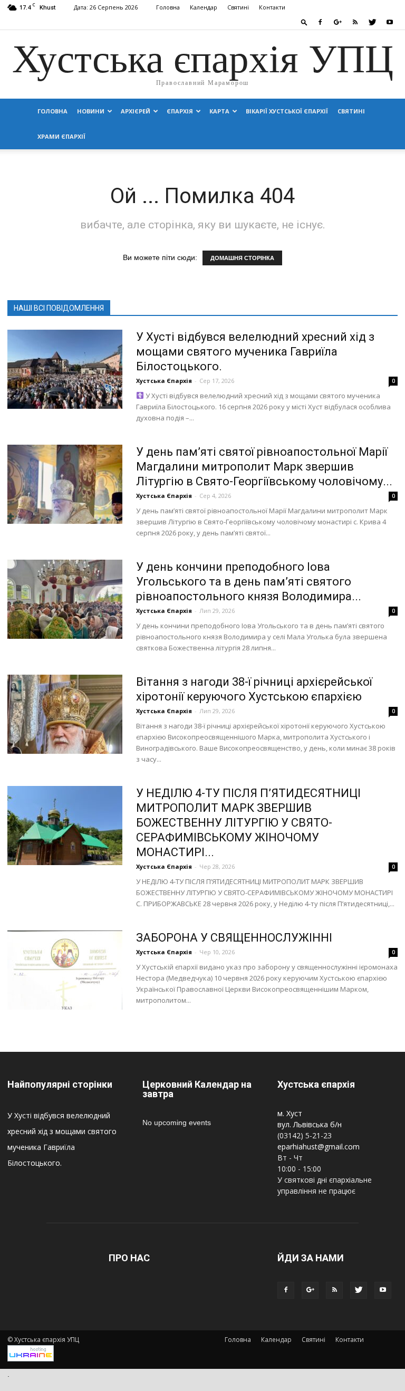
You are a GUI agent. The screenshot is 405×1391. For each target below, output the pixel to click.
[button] (304, 22)
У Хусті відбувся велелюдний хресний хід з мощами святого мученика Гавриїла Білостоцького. (255, 351)
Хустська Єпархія (164, 381)
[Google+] (337, 22)
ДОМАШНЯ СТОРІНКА (242, 258)
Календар (203, 7)
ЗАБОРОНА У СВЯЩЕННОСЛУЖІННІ (234, 937)
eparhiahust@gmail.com (318, 1146)
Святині (238, 7)
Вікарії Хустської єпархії (287, 111)
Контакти (272, 7)
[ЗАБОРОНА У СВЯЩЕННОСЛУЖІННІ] (64, 970)
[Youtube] (390, 22)
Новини (90, 111)
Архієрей (135, 111)
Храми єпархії (61, 136)
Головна (168, 7)
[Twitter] (372, 22)
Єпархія (180, 111)
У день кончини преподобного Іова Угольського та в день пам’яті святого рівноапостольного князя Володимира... (248, 581)
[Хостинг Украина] (30, 1359)
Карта (219, 111)
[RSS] (355, 22)
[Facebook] (320, 22)
